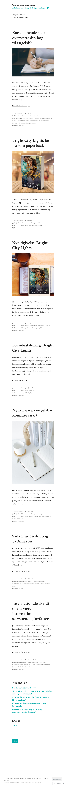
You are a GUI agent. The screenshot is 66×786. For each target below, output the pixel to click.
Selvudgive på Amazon (18, 123)
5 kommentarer (18, 588)
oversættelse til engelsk (36, 121)
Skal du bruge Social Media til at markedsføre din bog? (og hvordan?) (32, 692)
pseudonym (46, 664)
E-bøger (27, 325)
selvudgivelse (17, 584)
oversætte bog (38, 118)
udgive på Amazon (30, 123)
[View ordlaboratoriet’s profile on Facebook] (14, 725)
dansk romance (38, 393)
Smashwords (15, 667)
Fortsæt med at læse (19, 106)
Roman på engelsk (37, 225)
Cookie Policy (37, 782)
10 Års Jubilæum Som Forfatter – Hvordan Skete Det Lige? (31, 698)
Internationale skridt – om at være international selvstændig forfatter (32, 611)
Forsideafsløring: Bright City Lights (33, 347)
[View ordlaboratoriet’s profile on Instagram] (17, 725)
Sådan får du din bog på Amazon (30, 538)
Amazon (16, 664)
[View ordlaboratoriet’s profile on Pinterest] (19, 725)
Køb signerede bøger (37, 8)
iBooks (21, 664)
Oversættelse (29, 116)
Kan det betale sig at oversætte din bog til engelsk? (29, 38)
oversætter (46, 121)
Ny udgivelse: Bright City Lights (30, 245)
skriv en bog (42, 516)
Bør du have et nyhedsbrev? (24, 687)
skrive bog (39, 514)
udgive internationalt (28, 584)
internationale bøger (29, 664)
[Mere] (48, 8)
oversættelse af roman (23, 121)
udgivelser (20, 519)
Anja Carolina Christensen (23, 5)
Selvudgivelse (37, 116)
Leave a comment (19, 125)
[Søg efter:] (24, 734)
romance (45, 225)
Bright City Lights (19, 223)
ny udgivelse (28, 225)
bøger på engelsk (18, 393)
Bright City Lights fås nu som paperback (31, 143)
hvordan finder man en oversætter (23, 118)
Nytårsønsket (29, 662)
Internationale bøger (19, 116)
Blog (27, 8)
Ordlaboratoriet (18, 8)
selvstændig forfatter (31, 581)
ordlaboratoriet (18, 113)
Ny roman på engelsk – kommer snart (32, 412)
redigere (36, 516)
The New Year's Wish (40, 662)
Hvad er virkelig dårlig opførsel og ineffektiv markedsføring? (27, 710)
